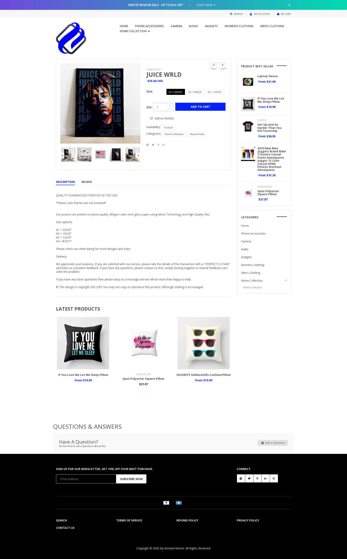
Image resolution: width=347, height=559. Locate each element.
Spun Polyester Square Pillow (143, 379)
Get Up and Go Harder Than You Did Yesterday (269, 128)
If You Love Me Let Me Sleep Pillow (83, 375)
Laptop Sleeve (267, 76)
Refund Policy (187, 520)
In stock (168, 127)
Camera (176, 26)
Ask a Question (274, 443)
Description (65, 182)
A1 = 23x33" (176, 92)
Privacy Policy (248, 520)
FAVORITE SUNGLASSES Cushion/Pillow (204, 375)
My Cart (286, 14)
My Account (262, 14)
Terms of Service (129, 520)
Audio (193, 26)
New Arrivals (197, 134)
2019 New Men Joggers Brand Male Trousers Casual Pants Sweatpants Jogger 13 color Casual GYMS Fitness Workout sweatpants (271, 159)
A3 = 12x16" (215, 92)
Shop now (205, 5)
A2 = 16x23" (195, 92)
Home (124, 26)
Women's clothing (239, 26)
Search (238, 14)
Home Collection (133, 31)
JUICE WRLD (164, 74)
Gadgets (211, 26)
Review (87, 182)
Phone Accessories (149, 26)
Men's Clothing (272, 26)
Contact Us (65, 528)
